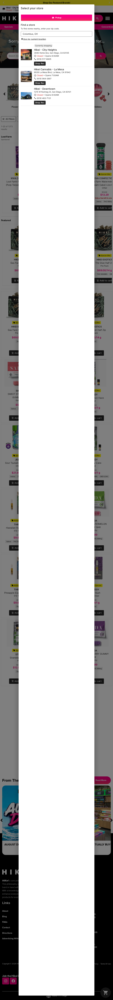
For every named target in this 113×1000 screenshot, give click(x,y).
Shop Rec (39, 63)
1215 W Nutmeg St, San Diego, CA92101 (52, 92)
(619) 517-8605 (44, 59)
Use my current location (34, 39)
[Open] (90, 34)
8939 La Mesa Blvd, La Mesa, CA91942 (52, 72)
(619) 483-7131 (44, 98)
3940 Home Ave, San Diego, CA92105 (51, 53)
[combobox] (54, 34)
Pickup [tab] (58, 17)
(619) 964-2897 (44, 78)
